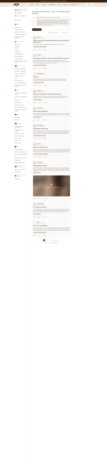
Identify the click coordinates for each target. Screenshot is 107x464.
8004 (56, 240)
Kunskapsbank (73, 4)
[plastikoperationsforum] (16, 5)
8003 (53, 240)
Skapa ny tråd (38, 29)
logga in (61, 23)
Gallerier (65, 4)
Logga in (90, 4)
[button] (50, 240)
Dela (46, 49)
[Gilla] (34, 49)
